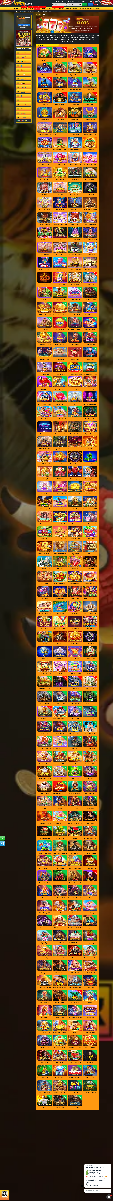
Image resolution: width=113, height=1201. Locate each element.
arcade (49, 8)
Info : (16, 11)
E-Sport (30, 8)
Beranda (17, 8)
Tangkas (75, 8)
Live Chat (71, 1)
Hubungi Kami (81, 1)
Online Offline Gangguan (24, 120)
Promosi (96, 8)
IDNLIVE (43, 8)
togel (61, 8)
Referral (90, 8)
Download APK (62, 1)
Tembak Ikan (82, 8)
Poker (55, 8)
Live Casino (68, 8)
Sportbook (24, 8)
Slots (37, 8)
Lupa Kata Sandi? (91, 1)
